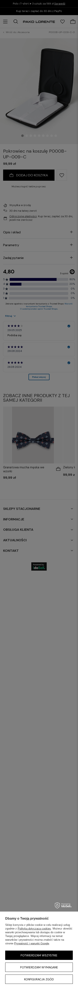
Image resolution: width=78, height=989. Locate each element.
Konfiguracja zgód (39, 979)
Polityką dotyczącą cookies (34, 928)
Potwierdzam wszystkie (39, 955)
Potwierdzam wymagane (39, 967)
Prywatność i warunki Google (31, 943)
